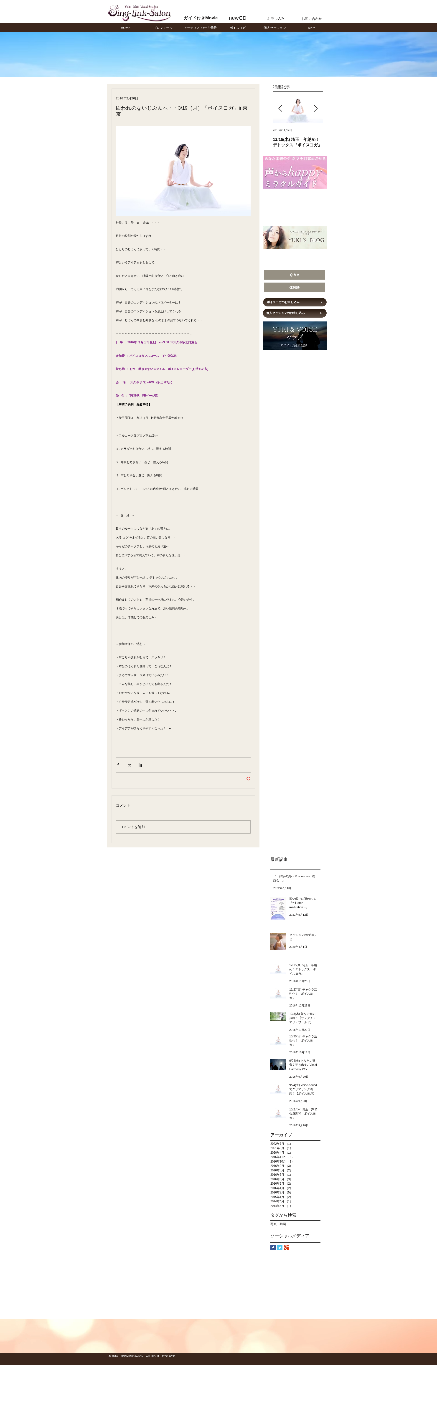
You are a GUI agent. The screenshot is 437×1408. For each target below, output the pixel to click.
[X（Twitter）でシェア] (129, 765)
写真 (273, 1224)
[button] (200, 28)
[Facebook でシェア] (118, 765)
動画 (282, 1224)
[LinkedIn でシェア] (140, 765)
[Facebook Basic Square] (273, 1247)
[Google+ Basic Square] (286, 1247)
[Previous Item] (280, 108)
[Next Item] (316, 108)
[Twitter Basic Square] (279, 1247)
